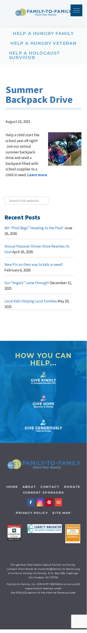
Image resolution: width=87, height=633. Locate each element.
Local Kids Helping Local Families (30, 301)
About (29, 486)
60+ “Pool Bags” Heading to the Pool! (33, 227)
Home (12, 486)
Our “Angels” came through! (26, 282)
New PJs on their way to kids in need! (33, 264)
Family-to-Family (43, 13)
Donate (72, 486)
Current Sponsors (43, 492)
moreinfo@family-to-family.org (59, 569)
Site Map (61, 513)
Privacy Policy (32, 513)
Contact (50, 486)
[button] (76, 10)
